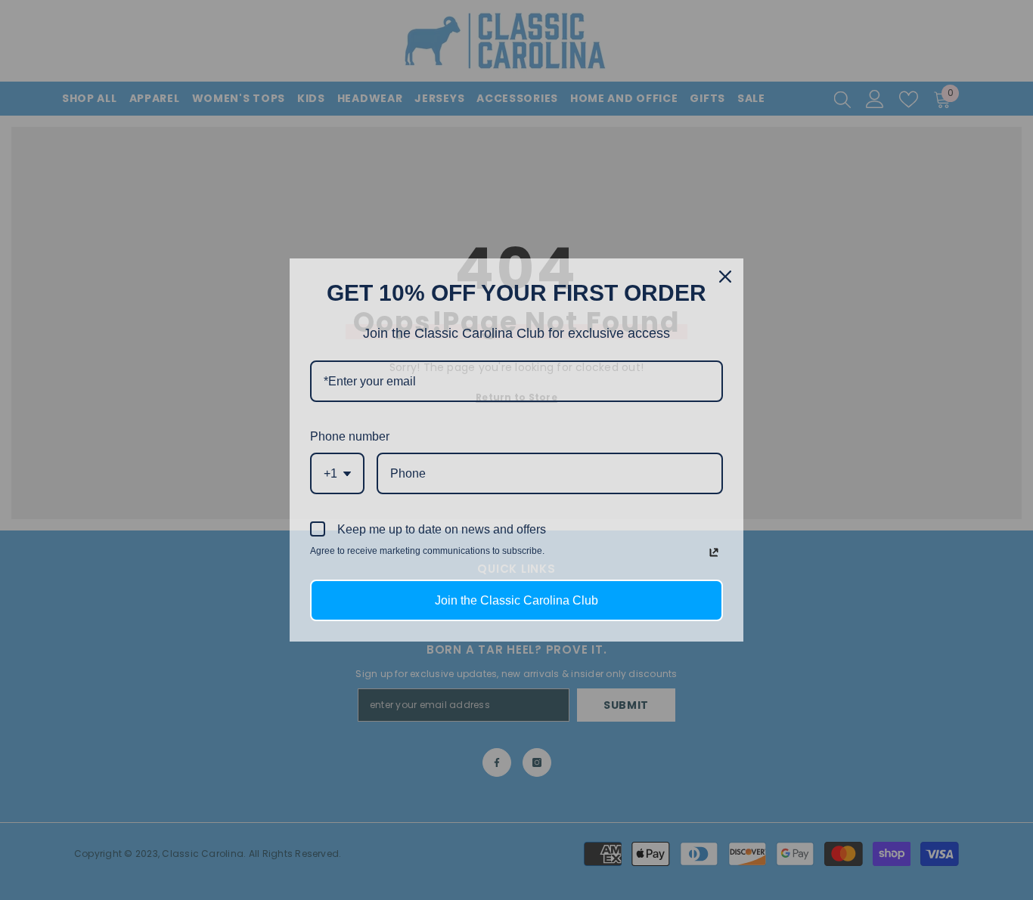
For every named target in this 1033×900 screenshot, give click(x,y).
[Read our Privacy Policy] (714, 552)
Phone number (349, 436)
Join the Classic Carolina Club (516, 600)
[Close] (725, 276)
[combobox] (337, 473)
